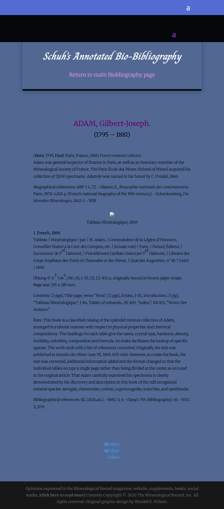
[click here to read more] (62, 495)
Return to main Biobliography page (112, 75)
